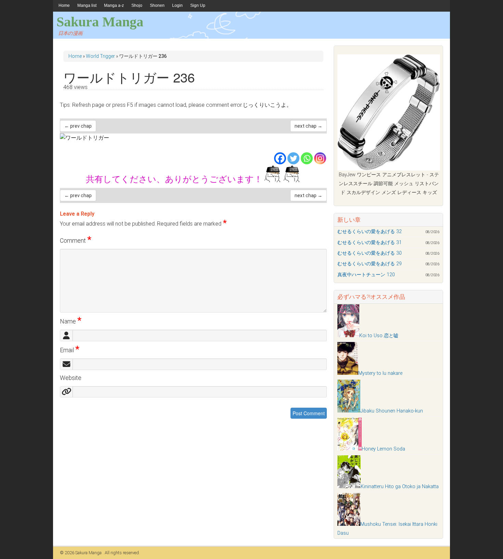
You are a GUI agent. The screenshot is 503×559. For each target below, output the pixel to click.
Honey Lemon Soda (383, 449)
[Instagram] (320, 158)
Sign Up (197, 5)
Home (64, 5)
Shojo (136, 5)
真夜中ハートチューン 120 (366, 275)
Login (177, 5)
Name (70, 321)
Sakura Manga (99, 21)
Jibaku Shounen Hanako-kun (391, 411)
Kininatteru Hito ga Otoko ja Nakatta (400, 487)
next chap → (308, 126)
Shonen (157, 5)
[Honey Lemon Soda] (349, 449)
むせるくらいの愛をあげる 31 (369, 242)
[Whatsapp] (307, 158)
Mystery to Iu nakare (380, 373)
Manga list (86, 5)
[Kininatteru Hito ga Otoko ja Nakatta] (349, 487)
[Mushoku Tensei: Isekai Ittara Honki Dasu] (348, 524)
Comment (75, 240)
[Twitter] (293, 158)
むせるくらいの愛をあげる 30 (369, 253)
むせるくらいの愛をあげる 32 (369, 231)
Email (69, 350)
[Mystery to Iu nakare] (347, 373)
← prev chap (78, 126)
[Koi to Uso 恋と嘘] (348, 336)
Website (70, 377)
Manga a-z (114, 5)
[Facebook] (280, 158)
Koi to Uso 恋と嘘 (378, 336)
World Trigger (100, 56)
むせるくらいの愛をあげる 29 (369, 264)
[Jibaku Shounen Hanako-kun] (348, 411)
